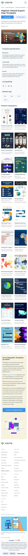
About (15, 476)
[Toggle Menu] (25, 2)
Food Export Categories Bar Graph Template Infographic (7, 247)
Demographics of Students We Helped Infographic (20, 198)
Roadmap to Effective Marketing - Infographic (21, 223)
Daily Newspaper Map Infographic (20, 271)
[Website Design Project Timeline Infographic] (7, 116)
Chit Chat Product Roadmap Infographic (6, 320)
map (5, 96)
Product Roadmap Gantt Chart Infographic (21, 296)
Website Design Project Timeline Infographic (7, 126)
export (5, 99)
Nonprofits (16, 462)
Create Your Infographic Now (14, 410)
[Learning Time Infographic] (21, 140)
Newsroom (16, 479)
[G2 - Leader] (17, 540)
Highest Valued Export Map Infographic (20, 247)
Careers (16, 482)
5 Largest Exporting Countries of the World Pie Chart (7, 296)
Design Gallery (4, 493)
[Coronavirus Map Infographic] (21, 310)
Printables (3, 460)
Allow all (6, 553)
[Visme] (6, 2)
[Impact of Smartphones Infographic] (7, 140)
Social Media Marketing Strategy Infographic (21, 126)
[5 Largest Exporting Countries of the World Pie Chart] (7, 286)
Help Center (4, 504)
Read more (4, 26)
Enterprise (16, 468)
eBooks (3, 485)
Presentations (4, 452)
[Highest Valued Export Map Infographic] (21, 238)
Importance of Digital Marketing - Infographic (7, 198)
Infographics (4, 454)
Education (16, 465)
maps (12, 96)
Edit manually (7, 17)
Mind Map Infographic (20, 344)
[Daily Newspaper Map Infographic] (21, 262)
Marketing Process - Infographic (6, 223)
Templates (3, 490)
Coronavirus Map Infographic (19, 320)
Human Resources (18, 457)
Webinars (3, 479)
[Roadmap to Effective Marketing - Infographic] (21, 213)
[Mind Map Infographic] (21, 335)
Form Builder (4, 457)
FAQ (2, 501)
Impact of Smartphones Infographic (7, 150)
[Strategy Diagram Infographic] (7, 165)
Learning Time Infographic (18, 150)
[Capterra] (12, 540)
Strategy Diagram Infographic (5, 174)
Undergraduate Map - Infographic (20, 174)
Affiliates (16, 495)
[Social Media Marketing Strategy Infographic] (21, 116)
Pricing (2, 509)
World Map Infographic (7, 271)
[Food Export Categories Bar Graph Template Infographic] (7, 238)
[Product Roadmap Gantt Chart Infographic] (21, 286)
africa (18, 96)
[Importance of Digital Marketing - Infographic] (7, 189)
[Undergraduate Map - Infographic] (21, 165)
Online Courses (4, 487)
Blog (2, 476)
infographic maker (11, 374)
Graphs (2, 468)
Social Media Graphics (6, 465)
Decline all (12, 553)
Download (16, 485)
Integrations (4, 495)
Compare (16, 490)
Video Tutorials (4, 482)
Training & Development (19, 460)
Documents (4, 462)
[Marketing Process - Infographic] (7, 213)
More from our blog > (5, 537)
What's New (17, 487)
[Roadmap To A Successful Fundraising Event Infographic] (7, 335)
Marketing (16, 452)
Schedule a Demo (18, 470)
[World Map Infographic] (7, 262)
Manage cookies (20, 553)
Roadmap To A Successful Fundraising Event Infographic (7, 344)
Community (17, 493)
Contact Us (3, 507)
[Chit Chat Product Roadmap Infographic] (7, 310)
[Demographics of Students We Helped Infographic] (21, 189)
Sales (15, 454)
